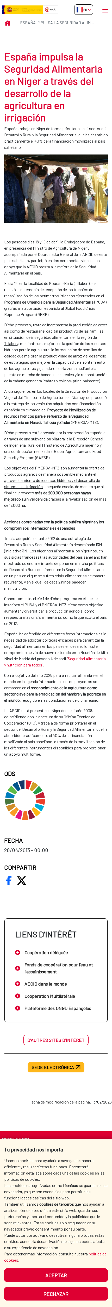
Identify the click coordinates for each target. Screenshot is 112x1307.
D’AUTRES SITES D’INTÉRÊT (56, 1040)
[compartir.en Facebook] (9, 880)
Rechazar (56, 1294)
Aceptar (56, 1275)
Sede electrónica (53, 1067)
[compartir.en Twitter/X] (21, 880)
